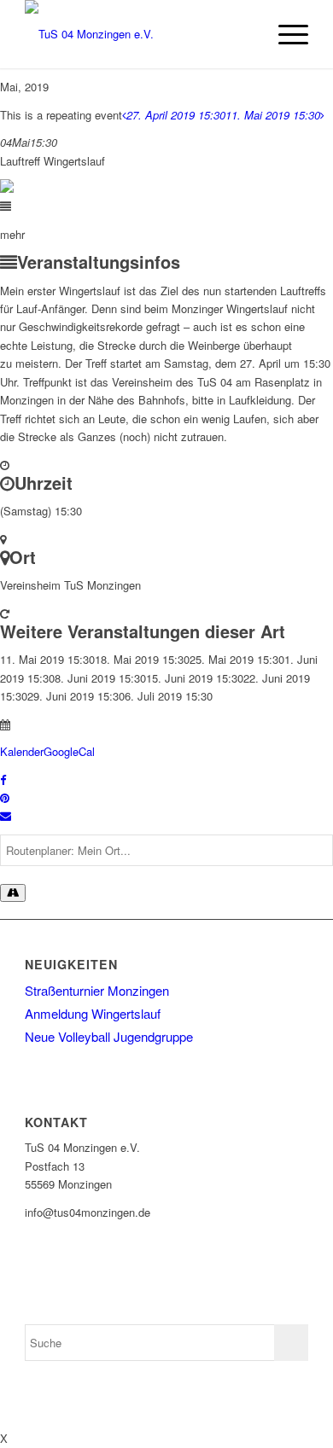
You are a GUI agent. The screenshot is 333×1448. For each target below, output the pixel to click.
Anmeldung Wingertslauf (93, 1013)
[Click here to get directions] (13, 893)
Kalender (22, 751)
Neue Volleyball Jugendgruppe (109, 1036)
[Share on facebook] (3, 779)
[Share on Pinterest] (4, 797)
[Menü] (284, 34)
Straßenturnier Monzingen (97, 990)
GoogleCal (69, 751)
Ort (22, 556)
